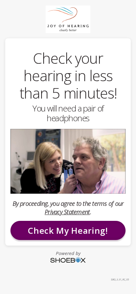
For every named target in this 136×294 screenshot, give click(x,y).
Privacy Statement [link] (67, 212)
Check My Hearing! (68, 230)
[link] (68, 19)
